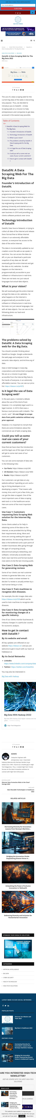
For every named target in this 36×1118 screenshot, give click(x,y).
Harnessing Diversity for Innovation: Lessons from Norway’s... (13, 1095)
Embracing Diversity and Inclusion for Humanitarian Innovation (18, 916)
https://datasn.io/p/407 (14, 386)
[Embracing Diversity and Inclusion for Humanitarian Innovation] (18, 902)
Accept (22, 1116)
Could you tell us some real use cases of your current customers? (20, 155)
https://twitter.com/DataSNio (22, 667)
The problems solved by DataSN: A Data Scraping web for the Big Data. (21, 143)
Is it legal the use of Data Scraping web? (20, 149)
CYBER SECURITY (8, 977)
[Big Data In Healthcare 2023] (7, 1031)
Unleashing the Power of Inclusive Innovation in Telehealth (18, 887)
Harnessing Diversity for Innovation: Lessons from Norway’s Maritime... (18, 828)
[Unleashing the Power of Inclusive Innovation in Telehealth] (18, 872)
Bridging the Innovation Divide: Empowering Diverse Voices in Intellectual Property (24, 1057)
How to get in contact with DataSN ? (21, 160)
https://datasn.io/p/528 (11, 599)
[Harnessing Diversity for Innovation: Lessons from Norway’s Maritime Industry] (18, 813)
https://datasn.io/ (15, 646)
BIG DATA (19, 53)
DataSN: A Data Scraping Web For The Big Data (18, 127)
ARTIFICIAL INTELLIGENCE (11, 969)
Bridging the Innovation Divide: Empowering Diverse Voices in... (18, 857)
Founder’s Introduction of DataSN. (20, 132)
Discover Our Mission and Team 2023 (23, 1017)
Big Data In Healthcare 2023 (23, 1028)
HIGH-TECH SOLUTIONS (15, 47)
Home (3, 47)
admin (14, 754)
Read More (30, 1116)
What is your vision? (16, 138)
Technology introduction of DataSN (21, 135)
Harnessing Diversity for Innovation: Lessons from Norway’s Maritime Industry (24, 1046)
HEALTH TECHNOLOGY (10, 982)
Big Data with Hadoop (10, 676)
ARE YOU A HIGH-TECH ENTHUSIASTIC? (18, 2)
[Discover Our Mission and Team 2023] (7, 1019)
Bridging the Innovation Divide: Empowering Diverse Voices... (15, 1105)
